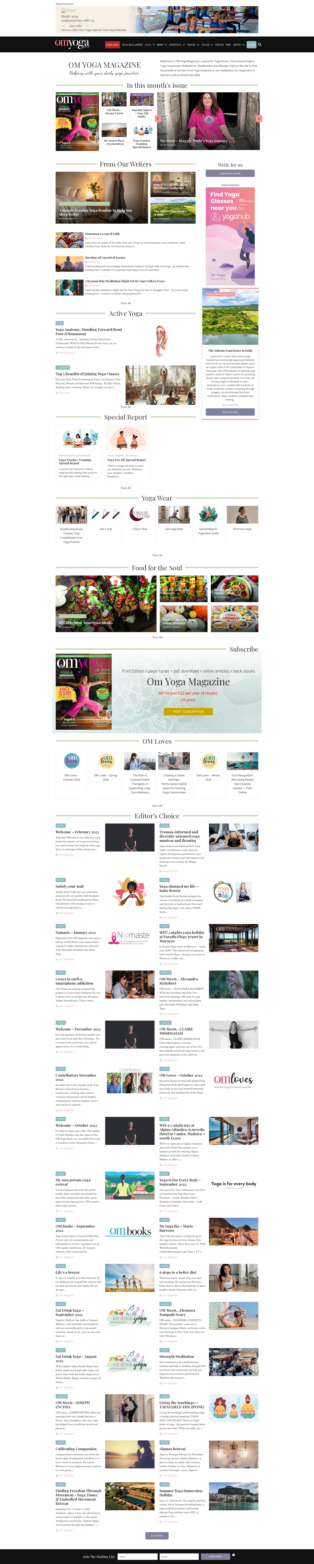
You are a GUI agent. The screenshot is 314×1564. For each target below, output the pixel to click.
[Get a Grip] (105, 514)
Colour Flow (140, 529)
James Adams (66, 1006)
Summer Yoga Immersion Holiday (180, 1492)
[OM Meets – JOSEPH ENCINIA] (130, 1408)
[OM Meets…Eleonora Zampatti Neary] (234, 1315)
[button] (230, 173)
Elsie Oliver (64, 392)
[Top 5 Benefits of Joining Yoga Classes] (161, 385)
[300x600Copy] (230, 236)
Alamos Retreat (172, 1448)
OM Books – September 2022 (75, 1228)
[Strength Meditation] (234, 1362)
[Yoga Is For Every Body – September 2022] (234, 1185)
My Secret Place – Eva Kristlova (114, 142)
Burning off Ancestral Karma (105, 257)
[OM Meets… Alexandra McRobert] (234, 984)
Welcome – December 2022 (78, 1029)
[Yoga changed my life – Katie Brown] (234, 891)
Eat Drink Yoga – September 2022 (70, 1312)
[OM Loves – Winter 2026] (208, 760)
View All (126, 303)
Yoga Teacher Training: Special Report (142, 144)
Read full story (230, 412)
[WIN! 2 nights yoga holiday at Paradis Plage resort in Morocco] (234, 938)
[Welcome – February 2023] (130, 837)
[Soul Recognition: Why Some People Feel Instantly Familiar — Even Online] (242, 760)
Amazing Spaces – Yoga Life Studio (142, 113)
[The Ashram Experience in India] (230, 316)
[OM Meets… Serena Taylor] (114, 99)
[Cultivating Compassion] (130, 1454)
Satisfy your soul (70, 886)
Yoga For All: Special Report (126, 460)
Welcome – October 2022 (76, 1125)
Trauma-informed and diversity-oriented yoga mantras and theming (179, 836)
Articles (62, 455)
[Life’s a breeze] (130, 1277)
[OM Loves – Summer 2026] (71, 760)
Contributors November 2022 (76, 1077)
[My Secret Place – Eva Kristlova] (114, 129)
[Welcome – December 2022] (130, 1034)
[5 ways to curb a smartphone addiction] (130, 984)
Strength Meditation (176, 1356)
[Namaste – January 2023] (130, 938)
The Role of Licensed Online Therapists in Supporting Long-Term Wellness (140, 784)
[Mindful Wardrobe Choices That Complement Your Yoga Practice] (71, 514)
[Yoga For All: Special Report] (127, 437)
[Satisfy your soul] (130, 891)
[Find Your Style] (242, 514)
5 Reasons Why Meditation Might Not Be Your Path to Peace (125, 281)
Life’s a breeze (68, 1272)
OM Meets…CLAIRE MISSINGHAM (176, 1031)
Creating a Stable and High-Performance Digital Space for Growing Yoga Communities (174, 784)
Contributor (62, 367)
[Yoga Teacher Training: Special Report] (141, 129)
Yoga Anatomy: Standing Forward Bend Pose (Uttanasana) (89, 331)
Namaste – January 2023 (76, 932)
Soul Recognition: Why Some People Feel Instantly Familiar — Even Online (242, 784)
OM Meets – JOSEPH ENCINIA (73, 1404)
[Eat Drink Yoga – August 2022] (130, 1362)
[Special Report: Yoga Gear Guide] (208, 514)
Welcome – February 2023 (77, 831)
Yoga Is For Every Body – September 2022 (180, 1182)
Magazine (71, 455)
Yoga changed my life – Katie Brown (178, 888)
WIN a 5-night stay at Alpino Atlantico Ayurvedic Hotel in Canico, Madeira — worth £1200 (182, 1131)
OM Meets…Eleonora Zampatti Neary (177, 1312)
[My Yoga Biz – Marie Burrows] (234, 1231)
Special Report (83, 455)
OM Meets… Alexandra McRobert (178, 981)
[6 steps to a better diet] (234, 1277)
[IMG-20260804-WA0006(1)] (157, 19)
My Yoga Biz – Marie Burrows (176, 1228)
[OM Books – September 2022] (130, 1231)
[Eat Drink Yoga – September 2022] (130, 1315)
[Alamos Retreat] (234, 1454)
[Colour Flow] (140, 514)
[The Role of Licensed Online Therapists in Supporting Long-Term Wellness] (140, 760)
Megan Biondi (170, 871)
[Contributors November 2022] (130, 1080)
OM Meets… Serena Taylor (114, 111)
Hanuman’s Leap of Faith (102, 234)
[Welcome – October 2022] (130, 1130)
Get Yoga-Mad (174, 529)
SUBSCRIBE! (215, 1556)
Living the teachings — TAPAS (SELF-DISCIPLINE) (181, 1404)
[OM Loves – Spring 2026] (105, 760)
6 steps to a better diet (177, 1272)
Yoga (59, 323)
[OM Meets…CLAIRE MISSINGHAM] (234, 1034)
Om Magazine (66, 352)
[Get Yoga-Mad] (174, 514)
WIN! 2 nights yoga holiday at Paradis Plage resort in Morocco (181, 936)
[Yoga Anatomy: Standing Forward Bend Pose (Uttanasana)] (161, 340)
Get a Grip (106, 529)
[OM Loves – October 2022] (234, 1080)
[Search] (260, 44)
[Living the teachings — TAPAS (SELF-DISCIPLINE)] (234, 1408)
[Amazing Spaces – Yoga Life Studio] (141, 99)
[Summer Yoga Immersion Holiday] (234, 1496)
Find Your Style (242, 529)
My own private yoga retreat (73, 1182)
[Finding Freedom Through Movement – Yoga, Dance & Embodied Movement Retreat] (130, 1496)
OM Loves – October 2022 (180, 1075)
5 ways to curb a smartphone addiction (74, 981)
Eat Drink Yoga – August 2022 (76, 1358)
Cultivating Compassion (76, 1448)
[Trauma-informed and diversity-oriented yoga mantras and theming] (234, 837)
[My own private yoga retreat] (130, 1185)
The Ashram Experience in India (230, 350)
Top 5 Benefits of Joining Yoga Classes (87, 373)
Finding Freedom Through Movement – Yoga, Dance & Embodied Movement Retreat (78, 1497)
